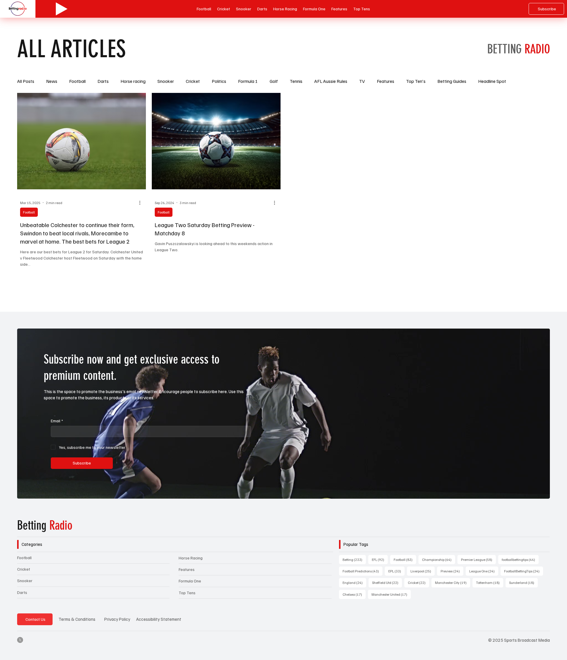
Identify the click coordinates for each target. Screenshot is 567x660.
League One (483, 571)
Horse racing (133, 81)
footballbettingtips (520, 559)
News (51, 81)
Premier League (478, 559)
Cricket (193, 81)
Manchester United (391, 594)
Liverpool (422, 571)
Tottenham (489, 582)
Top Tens (187, 592)
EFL (380, 559)
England (354, 582)
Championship (438, 559)
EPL (396, 571)
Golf (274, 81)
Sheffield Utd (387, 582)
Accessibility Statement (158, 619)
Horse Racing (191, 557)
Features (385, 81)
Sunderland (523, 582)
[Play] (62, 8)
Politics (219, 81)
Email (57, 420)
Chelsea (354, 594)
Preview (452, 571)
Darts (103, 81)
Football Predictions (362, 571)
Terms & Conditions (76, 619)
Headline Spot (492, 81)
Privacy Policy (117, 619)
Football (77, 81)
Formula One (190, 580)
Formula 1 (248, 81)
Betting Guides (451, 81)
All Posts (25, 81)
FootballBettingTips (523, 571)
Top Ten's (416, 81)
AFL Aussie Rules (330, 81)
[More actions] (142, 202)
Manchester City (452, 582)
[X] (20, 640)
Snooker (165, 81)
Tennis (296, 81)
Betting (44, 525)
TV (362, 81)
